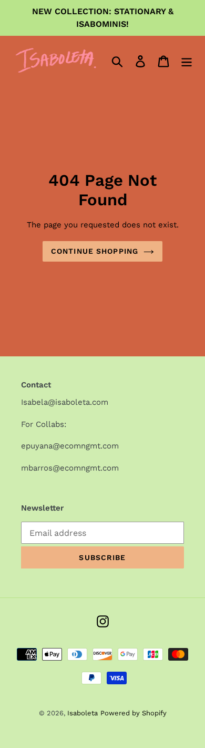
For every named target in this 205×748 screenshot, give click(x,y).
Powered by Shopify (133, 713)
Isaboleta (82, 713)
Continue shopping (94, 251)
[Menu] (186, 61)
